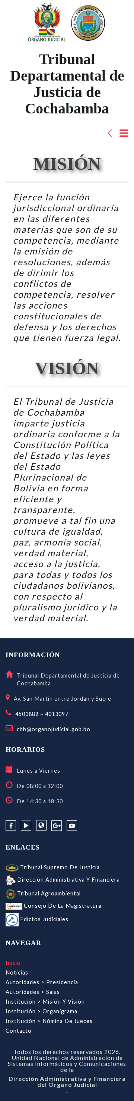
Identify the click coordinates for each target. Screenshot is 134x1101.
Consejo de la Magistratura (62, 906)
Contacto (19, 1031)
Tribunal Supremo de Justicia (59, 867)
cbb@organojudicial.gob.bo (53, 729)
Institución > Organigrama (41, 1011)
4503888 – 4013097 (41, 714)
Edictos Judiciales (43, 919)
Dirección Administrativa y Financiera (68, 879)
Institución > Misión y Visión (45, 1001)
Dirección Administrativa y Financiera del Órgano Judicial (67, 1082)
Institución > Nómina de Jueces (49, 1021)
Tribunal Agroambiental (48, 893)
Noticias (17, 972)
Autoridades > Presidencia (42, 982)
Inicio (13, 963)
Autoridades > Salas (33, 992)
